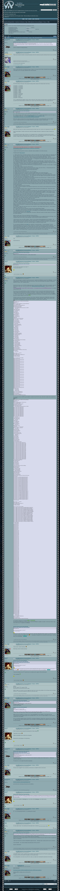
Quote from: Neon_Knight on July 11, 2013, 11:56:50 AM (21, 751)
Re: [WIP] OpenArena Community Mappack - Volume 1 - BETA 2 (27, 39)
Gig (5, 108)
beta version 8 (22, 152)
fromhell (6, 52)
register (55, 3)
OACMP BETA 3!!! (20, 865)
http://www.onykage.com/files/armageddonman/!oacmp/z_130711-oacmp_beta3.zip (27, 870)
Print (55, 36)
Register (37, 19)
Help (26, 19)
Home (23, 19)
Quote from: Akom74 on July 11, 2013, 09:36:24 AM (20, 626)
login (52, 3)
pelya (6, 822)
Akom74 (6, 261)
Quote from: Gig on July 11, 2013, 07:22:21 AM (20, 700)
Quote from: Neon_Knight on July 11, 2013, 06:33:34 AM (21, 794)
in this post (28, 211)
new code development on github (17, 64)
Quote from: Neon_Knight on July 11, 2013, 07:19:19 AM (21, 252)
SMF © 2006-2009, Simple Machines (34, 889)
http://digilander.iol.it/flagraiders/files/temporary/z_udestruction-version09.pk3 (26, 148)
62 (10, 36)
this (38, 106)
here (27, 224)
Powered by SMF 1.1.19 (25, 889)
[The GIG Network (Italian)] (5, 283)
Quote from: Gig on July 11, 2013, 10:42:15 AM (20, 707)
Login (33, 19)
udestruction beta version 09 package (38, 286)
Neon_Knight (7, 66)
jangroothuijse (7, 39)
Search (29, 19)
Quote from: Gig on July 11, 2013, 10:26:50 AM (20, 660)
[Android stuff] (5, 828)
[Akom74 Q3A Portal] (5, 672)
